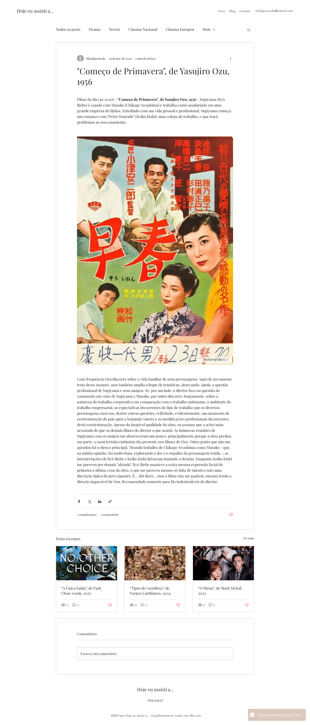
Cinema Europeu (180, 29)
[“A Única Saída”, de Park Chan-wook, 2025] (86, 563)
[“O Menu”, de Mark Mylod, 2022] (223, 563)
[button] (249, 29)
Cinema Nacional (142, 29)
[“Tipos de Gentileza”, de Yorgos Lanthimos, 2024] (155, 563)
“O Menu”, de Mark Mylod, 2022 (220, 591)
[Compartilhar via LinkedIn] (100, 502)
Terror (114, 29)
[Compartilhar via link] (110, 502)
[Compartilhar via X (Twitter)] (89, 502)
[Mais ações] (230, 58)
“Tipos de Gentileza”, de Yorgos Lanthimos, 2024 (150, 591)
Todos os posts (68, 29)
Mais (206, 29)
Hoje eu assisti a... (35, 11)
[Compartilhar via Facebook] (79, 502)
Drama (94, 29)
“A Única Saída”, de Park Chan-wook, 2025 (81, 591)
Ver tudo (248, 538)
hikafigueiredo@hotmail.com (274, 11)
